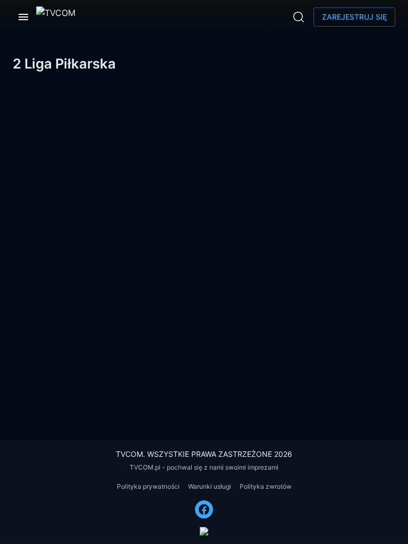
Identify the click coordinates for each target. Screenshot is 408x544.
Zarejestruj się (354, 16)
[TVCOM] (55, 17)
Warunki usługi (209, 486)
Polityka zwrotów (266, 486)
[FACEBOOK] (204, 509)
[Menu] (23, 17)
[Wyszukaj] (298, 17)
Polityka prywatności (148, 486)
